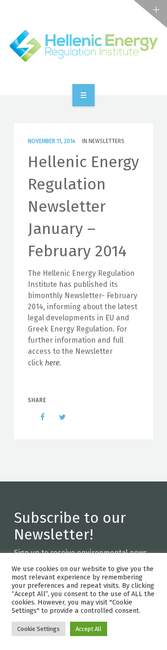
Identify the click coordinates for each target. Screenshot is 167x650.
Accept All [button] (89, 628)
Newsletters (106, 141)
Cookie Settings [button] (38, 628)
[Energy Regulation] (83, 46)
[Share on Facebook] (38, 417)
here (52, 362)
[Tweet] (57, 417)
